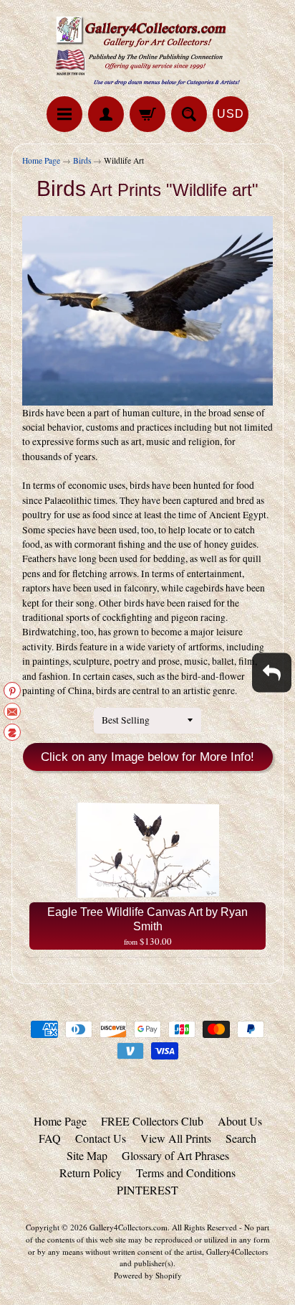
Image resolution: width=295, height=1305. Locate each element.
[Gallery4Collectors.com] (147, 50)
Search (241, 1138)
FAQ (50, 1138)
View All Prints (175, 1138)
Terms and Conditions (186, 1172)
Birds (82, 160)
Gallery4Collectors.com (129, 1227)
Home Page (41, 160)
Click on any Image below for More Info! (147, 757)
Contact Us (100, 1138)
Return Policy (90, 1172)
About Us (240, 1120)
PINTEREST (147, 1189)
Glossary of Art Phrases (175, 1155)
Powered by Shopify (148, 1275)
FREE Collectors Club (152, 1120)
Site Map (87, 1155)
